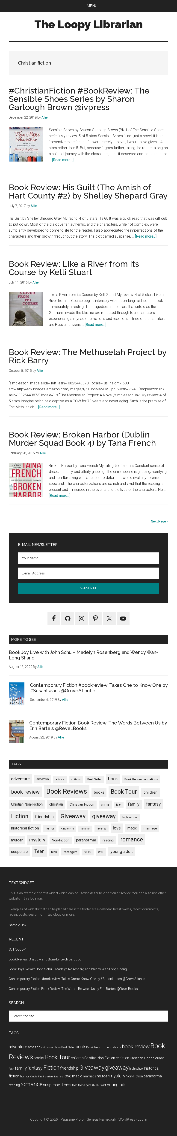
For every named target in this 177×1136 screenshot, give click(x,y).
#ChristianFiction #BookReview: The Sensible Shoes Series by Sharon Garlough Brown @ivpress (79, 99)
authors (76, 779)
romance (131, 839)
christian (56, 804)
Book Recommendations (141, 779)
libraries (101, 828)
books (99, 792)
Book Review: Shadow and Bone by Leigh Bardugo (45, 959)
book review (25, 792)
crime (105, 804)
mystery (37, 840)
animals (60, 779)
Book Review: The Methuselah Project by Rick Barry (88, 356)
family (133, 804)
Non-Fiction (60, 840)
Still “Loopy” (17, 949)
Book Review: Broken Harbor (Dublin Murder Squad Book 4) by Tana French (82, 439)
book (113, 778)
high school (129, 817)
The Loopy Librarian (88, 24)
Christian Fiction (82, 804)
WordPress (126, 1119)
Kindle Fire (67, 828)
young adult (121, 851)
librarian (85, 828)
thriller (87, 852)
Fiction (19, 816)
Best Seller (94, 779)
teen (54, 852)
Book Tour (124, 791)
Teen (39, 851)
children (150, 792)
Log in (142, 1119)
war (101, 851)
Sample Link (17, 925)
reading (108, 840)
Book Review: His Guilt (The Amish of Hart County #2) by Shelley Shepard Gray (88, 191)
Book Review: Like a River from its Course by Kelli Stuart (74, 268)
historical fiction (25, 828)
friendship (44, 816)
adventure (20, 778)
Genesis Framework (101, 1119)
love (117, 828)
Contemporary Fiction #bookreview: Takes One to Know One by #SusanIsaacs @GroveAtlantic (77, 979)
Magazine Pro (70, 1119)
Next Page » (159, 521)
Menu (92, 6)
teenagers (70, 852)
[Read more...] (63, 160)
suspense (19, 851)
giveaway (104, 816)
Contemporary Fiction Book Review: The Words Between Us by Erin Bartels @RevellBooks (73, 989)
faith (118, 804)
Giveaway (73, 816)
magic (132, 828)
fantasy (153, 804)
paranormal (86, 840)
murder (17, 840)
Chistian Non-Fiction (27, 804)
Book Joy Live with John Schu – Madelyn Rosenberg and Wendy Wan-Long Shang (68, 969)
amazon (42, 779)
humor (50, 828)
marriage (150, 828)
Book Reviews (66, 791)
